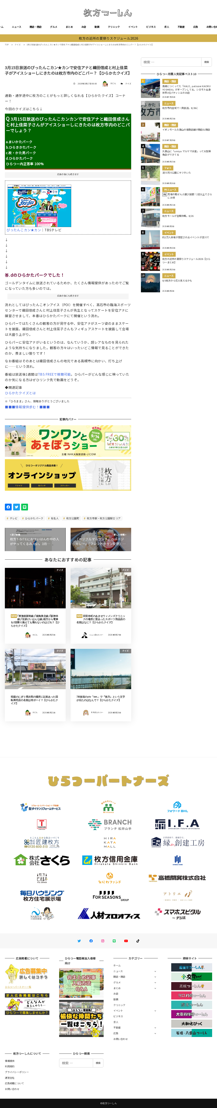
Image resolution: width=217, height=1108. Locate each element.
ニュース (16, 26)
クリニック (114, 26)
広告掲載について (14, 1083)
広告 (195, 26)
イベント (133, 26)
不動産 (181, 26)
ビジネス (151, 26)
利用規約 (9, 1066)
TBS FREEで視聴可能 (54, 374)
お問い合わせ (120, 1039)
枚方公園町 (72, 518)
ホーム (117, 965)
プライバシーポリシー (17, 1072)
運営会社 (9, 1077)
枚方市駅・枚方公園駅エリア (103, 518)
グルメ (53, 26)
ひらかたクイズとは (20, 392)
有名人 (54, 518)
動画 (97, 26)
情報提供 (9, 1060)
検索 (206, 62)
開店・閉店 (36, 26)
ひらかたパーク (33, 518)
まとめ (69, 26)
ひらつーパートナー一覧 (18, 986)
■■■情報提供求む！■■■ (27, 406)
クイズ (128, 83)
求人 (166, 26)
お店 (83, 26)
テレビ (13, 518)
